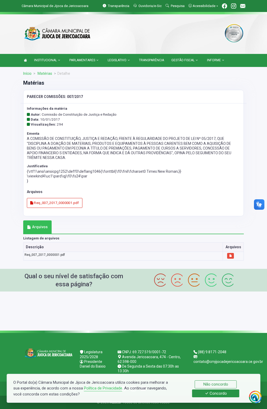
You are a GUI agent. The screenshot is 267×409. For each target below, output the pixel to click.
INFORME (214, 60)
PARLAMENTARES (82, 60)
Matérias (44, 73)
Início (27, 73)
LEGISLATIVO (117, 60)
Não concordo (215, 384)
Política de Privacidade (103, 388)
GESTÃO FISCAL (183, 60)
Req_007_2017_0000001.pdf (56, 203)
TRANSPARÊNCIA (151, 60)
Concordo (218, 393)
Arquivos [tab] (40, 227)
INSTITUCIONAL (45, 60)
